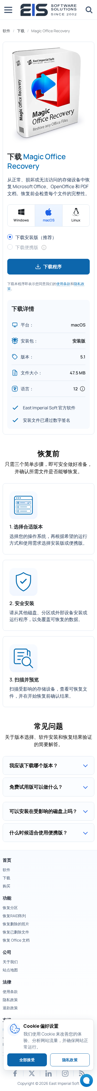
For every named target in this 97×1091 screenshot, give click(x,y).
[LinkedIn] (48, 1073)
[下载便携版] (44, 247)
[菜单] (8, 9)
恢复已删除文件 (16, 932)
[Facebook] (15, 1073)
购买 (6, 886)
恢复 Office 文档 (16, 940)
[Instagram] (65, 1073)
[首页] (48, 10)
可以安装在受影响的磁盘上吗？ (43, 811)
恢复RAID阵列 (14, 915)
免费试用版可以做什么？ (36, 786)
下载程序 (52, 266)
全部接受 (27, 1059)
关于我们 (10, 961)
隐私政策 (10, 999)
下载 (21, 30)
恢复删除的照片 (16, 923)
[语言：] (82, 389)
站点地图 (10, 969)
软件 (6, 30)
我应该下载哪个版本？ (33, 765)
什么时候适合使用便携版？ (38, 832)
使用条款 (63, 283)
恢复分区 (10, 907)
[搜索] (89, 9)
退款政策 (10, 1007)
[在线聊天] (85, 1082)
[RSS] (81, 1073)
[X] (31, 1073)
